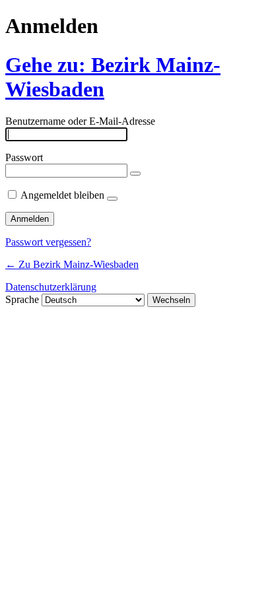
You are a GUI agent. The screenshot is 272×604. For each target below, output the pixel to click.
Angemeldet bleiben (62, 195)
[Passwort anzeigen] (135, 174)
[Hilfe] (112, 199)
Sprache (22, 299)
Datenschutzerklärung (50, 286)
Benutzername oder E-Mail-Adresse (80, 121)
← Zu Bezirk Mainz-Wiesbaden (72, 264)
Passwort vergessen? (48, 242)
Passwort (24, 157)
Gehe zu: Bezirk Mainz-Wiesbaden (113, 77)
